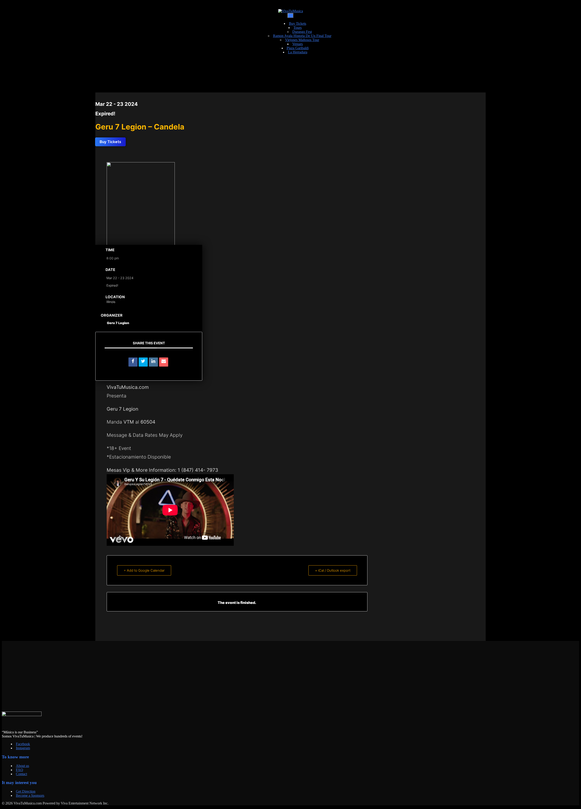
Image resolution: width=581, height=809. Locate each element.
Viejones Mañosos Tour (302, 40)
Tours (297, 28)
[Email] (163, 362)
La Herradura (297, 52)
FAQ (19, 770)
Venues (297, 44)
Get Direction (25, 791)
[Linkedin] (153, 362)
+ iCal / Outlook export (332, 570)
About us (22, 766)
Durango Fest (302, 32)
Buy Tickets (297, 23)
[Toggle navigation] (290, 15)
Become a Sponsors (30, 795)
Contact (21, 774)
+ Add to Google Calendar (144, 570)
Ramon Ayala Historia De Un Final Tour (302, 36)
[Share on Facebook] (133, 362)
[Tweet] (143, 362)
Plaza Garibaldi (298, 48)
